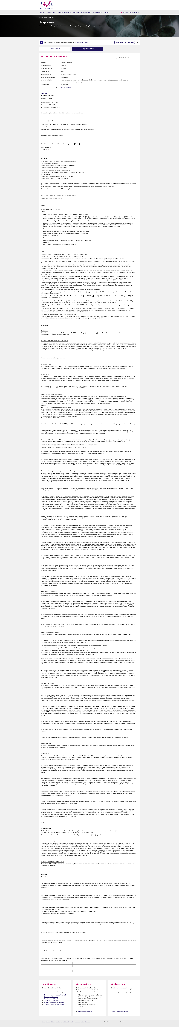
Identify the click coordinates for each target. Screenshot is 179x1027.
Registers (76, 12)
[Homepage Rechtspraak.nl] (46, 4)
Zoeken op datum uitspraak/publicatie (55, 995)
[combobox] (127, 57)
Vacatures (77, 1021)
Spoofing (72, 1021)
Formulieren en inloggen (131, 12)
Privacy (53, 1021)
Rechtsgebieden (46, 74)
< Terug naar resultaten (87, 48)
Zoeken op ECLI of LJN (51, 999)
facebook (129, 1022)
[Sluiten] (137, 42)
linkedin (134, 1022)
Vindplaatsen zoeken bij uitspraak (54, 1002)
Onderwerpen (50, 12)
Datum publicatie (46, 68)
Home (42, 12)
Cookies (58, 1021)
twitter (126, 1022)
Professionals (97, 12)
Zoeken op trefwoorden (51, 997)
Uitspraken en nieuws (64, 12)
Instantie (43, 62)
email (117, 1022)
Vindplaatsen (45, 84)
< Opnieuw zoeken (54, 48)
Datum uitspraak (46, 65)
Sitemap (48, 1021)
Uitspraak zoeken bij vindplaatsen (54, 1004)
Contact (106, 12)
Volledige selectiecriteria (84, 1011)
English (43, 1021)
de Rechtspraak (86, 12)
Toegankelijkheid (65, 1021)
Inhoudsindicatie (46, 80)
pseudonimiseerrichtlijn (81, 42)
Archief (82, 1021)
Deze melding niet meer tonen (125, 42)
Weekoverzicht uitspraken (120, 1011)
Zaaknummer (45, 71)
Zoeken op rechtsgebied (51, 1000)
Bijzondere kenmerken (48, 77)
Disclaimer (87, 1021)
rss (114, 1022)
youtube (137, 1022)
